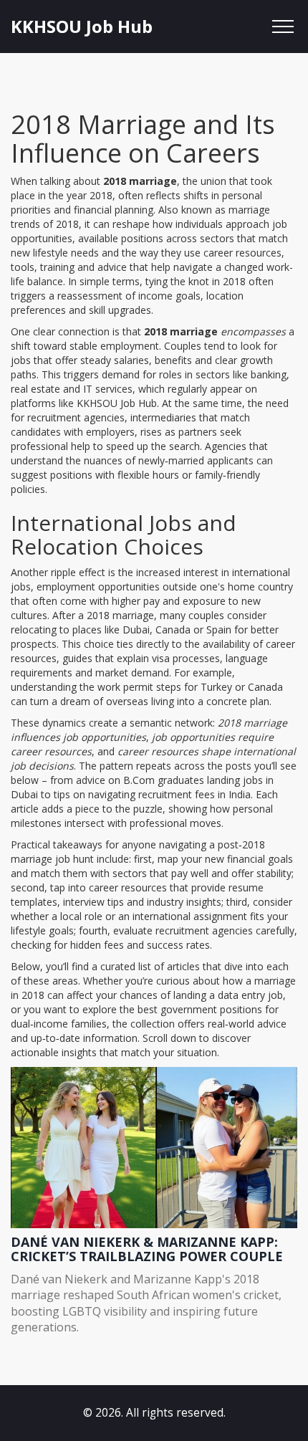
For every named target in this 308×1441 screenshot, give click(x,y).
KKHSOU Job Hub (82, 26)
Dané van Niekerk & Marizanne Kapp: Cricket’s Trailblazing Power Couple (147, 1249)
